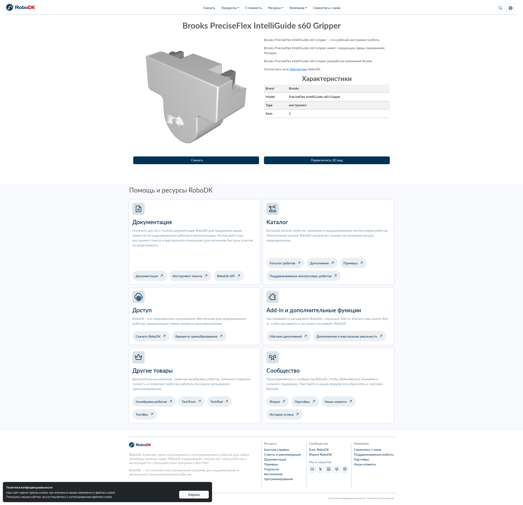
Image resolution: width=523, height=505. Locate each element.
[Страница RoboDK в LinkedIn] (328, 469)
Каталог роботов (282, 263)
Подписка (271, 469)
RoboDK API (226, 276)
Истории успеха (282, 414)
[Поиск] (500, 8)
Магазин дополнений (286, 336)
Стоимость (253, 8)
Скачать (209, 8)
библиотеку (298, 69)
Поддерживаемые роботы (374, 454)
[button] (510, 8)
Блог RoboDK (319, 449)
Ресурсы (274, 8)
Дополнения (319, 263)
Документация (147, 276)
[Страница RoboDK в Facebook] (336, 469)
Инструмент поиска (187, 276)
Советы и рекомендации (282, 454)
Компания (296, 8)
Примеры (350, 263)
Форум (275, 401)
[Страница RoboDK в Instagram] (345, 469)
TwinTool (216, 401)
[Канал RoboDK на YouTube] (312, 469)
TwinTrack (189, 401)
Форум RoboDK (320, 454)
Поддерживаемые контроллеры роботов (301, 276)
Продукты (229, 8)
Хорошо (194, 494)
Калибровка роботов (151, 401)
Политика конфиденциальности (347, 498)
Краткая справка (276, 449)
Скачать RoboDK (148, 336)
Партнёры (302, 401)
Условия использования (380, 498)
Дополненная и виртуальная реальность (346, 336)
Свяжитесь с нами (326, 8)
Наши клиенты (336, 401)
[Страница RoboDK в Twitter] (320, 469)
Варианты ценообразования (196, 336)
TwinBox (142, 414)
